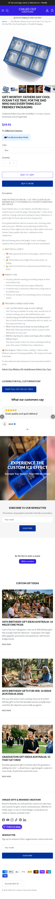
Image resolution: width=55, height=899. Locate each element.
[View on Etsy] (4, 424)
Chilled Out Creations (13, 131)
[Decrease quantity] (4, 163)
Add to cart (27, 175)
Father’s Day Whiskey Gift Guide (15, 369)
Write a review (27, 561)
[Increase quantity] (14, 163)
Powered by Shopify (30, 890)
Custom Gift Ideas (27, 583)
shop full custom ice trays (19, 389)
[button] (2, 417)
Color (4, 145)
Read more (6, 644)
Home (4, 21)
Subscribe (27, 528)
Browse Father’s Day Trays (40, 369)
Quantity (6, 158)
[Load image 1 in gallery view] (27, 56)
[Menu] (3, 10)
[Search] (8, 10)
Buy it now (27, 183)
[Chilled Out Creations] (27, 10)
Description (7, 193)
